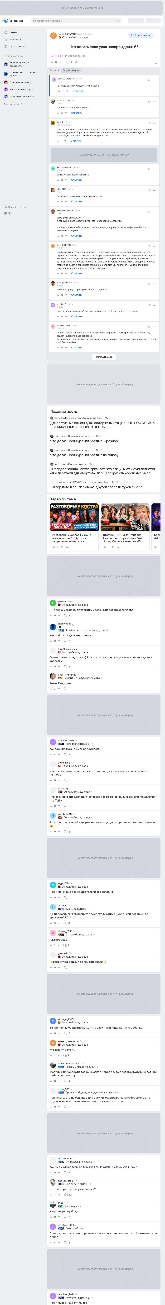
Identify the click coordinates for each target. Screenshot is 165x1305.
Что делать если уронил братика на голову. (84, 455)
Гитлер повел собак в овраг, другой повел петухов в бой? (96, 487)
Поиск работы (74, 1228)
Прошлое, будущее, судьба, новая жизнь (90, 1092)
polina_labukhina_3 (64, 418)
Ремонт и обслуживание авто (82, 678)
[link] (74, 527)
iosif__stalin (60, 464)
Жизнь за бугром (75, 909)
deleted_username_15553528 (68, 482)
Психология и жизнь (77, 743)
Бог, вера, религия (93, 482)
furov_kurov (60, 436)
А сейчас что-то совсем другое (85, 630)
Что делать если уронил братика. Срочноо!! (85, 441)
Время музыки (72, 1206)
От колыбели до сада (75, 37)
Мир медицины (75, 464)
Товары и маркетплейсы (80, 1066)
